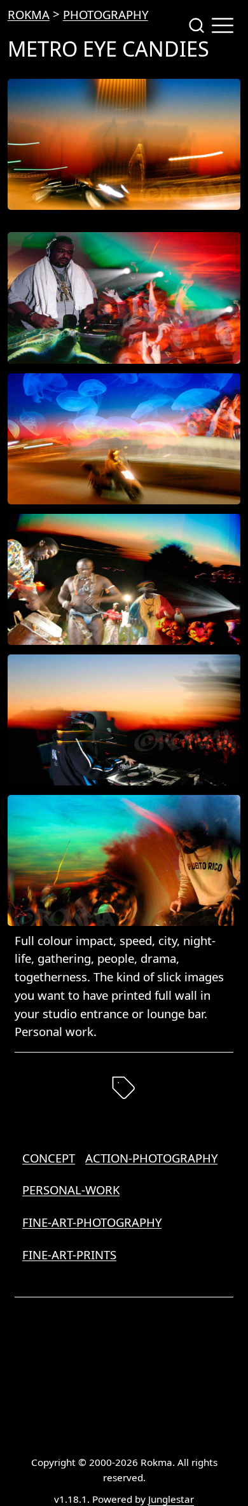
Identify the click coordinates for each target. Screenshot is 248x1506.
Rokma (29, 14)
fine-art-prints (69, 1254)
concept (48, 1158)
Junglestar (171, 1499)
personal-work (71, 1190)
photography (105, 14)
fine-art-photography (92, 1222)
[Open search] (196, 25)
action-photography (151, 1158)
